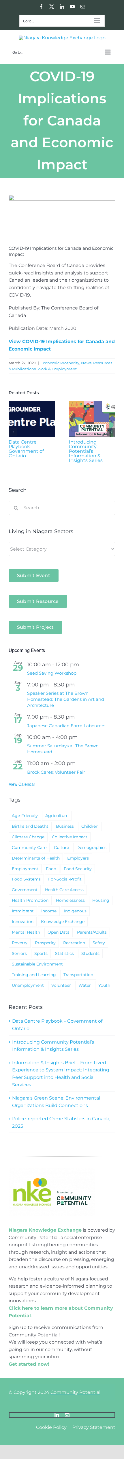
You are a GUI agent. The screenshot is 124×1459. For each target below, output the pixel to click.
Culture (61, 847)
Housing (100, 900)
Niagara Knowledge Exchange (45, 1230)
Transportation (78, 974)
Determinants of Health (36, 858)
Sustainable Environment (37, 964)
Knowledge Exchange (62, 921)
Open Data (58, 932)
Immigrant (23, 911)
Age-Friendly (25, 815)
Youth (104, 985)
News (86, 363)
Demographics (91, 847)
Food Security (78, 868)
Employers (78, 858)
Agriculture (56, 815)
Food (51, 868)
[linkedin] (57, 1415)
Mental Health (26, 932)
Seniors (19, 953)
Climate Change (28, 836)
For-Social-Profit (65, 879)
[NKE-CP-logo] (52, 1169)
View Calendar (22, 784)
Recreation (74, 942)
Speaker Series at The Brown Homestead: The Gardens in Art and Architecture (65, 699)
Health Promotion (30, 900)
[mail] (67, 1415)
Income (49, 911)
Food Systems (26, 879)
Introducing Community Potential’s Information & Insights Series (86, 451)
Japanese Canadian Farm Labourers (66, 725)
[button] (13, 432)
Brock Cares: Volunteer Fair (56, 772)
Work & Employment (57, 369)
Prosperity (45, 942)
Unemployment (28, 985)
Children (89, 826)
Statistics (64, 953)
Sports (41, 953)
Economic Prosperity (59, 363)
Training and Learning (34, 974)
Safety (99, 942)
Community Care (29, 847)
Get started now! (29, 1364)
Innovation (22, 921)
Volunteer (61, 985)
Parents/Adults (92, 932)
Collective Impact (69, 836)
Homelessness (70, 900)
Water (84, 985)
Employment (25, 868)
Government (24, 889)
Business (65, 826)
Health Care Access (64, 889)
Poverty (19, 942)
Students (90, 953)
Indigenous (75, 911)
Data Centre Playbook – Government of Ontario (26, 448)
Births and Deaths (30, 826)
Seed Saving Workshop (51, 673)
